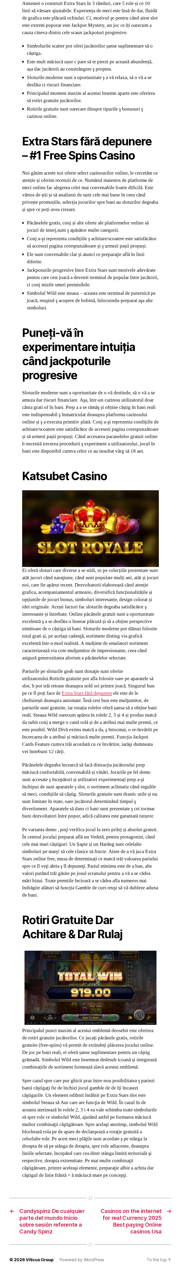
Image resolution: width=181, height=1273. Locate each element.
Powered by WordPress (81, 1259)
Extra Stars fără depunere (87, 693)
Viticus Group (40, 1259)
